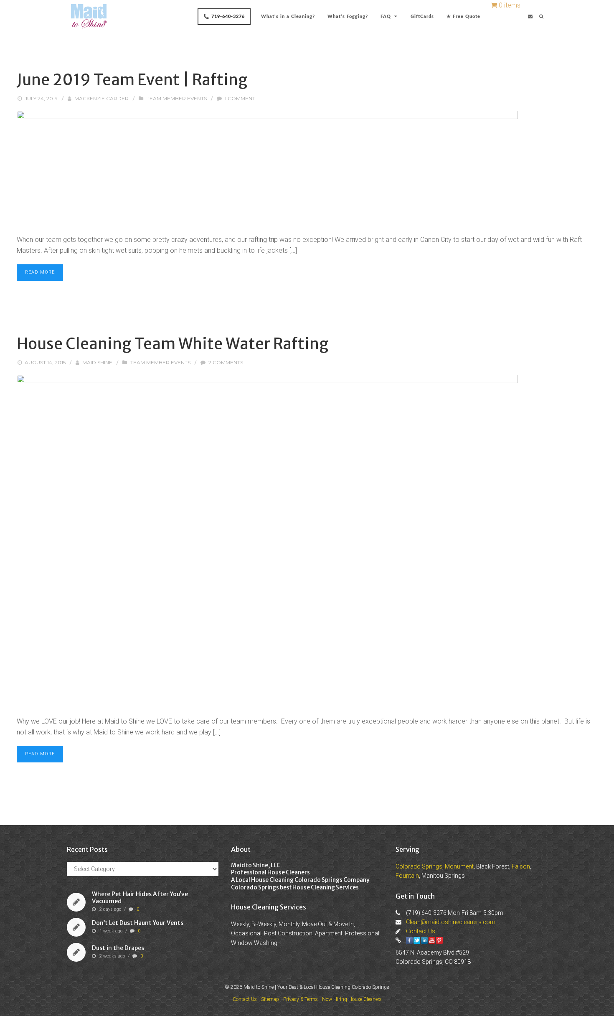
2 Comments (225, 362)
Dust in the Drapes (118, 948)
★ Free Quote (463, 16)
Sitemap (270, 999)
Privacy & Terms (300, 999)
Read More (40, 272)
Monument (459, 866)
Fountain (407, 875)
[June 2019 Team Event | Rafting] (307, 168)
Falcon (521, 866)
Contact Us (420, 931)
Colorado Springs (419, 866)
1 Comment (240, 98)
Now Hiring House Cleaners (352, 999)
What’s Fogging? (347, 16)
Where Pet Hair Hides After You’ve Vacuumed (140, 898)
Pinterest (439, 940)
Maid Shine (97, 362)
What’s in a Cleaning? (288, 16)
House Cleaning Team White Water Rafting (173, 343)
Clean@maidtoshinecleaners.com (450, 922)
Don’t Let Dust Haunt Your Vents (137, 923)
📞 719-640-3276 (224, 16)
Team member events (177, 98)
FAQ (386, 16)
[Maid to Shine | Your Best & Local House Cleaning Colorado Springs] (89, 16)
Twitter (417, 940)
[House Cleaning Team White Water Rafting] (307, 541)
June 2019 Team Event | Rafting (132, 79)
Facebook (409, 940)
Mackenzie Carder (101, 98)
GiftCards (422, 16)
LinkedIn (424, 940)
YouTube (432, 940)
